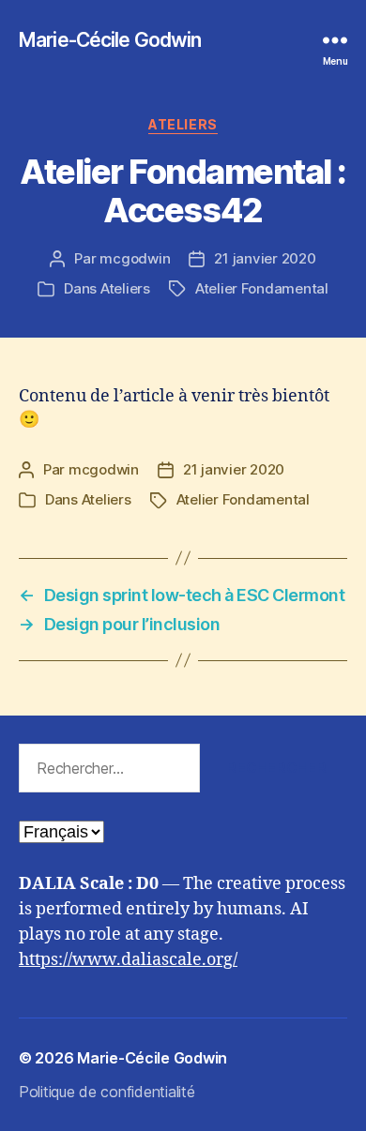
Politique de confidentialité (106, 1091)
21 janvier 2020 (264, 258)
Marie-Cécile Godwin (110, 40)
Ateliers (182, 124)
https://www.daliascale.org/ (128, 960)
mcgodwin (134, 258)
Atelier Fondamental (261, 288)
